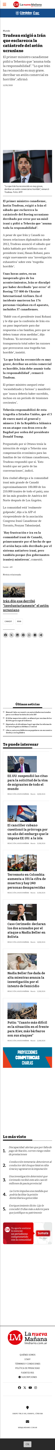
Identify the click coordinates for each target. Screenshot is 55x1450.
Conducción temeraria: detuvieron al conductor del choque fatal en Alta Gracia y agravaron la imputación (30, 1165)
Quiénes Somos (27, 1354)
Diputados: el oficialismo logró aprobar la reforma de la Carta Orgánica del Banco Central (28, 725)
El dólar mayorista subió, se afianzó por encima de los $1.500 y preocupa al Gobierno (29, 719)
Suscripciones (29, 1377)
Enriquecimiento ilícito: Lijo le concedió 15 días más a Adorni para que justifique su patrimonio (29, 1209)
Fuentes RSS (27, 1372)
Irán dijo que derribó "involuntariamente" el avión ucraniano (26, 605)
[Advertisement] (27, 116)
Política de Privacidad (27, 1368)
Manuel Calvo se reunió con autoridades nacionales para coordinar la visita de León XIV (28, 713)
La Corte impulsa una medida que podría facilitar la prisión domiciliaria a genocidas (28, 1195)
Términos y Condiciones (27, 1363)
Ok (27, 1444)
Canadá (8, 621)
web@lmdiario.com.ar (27, 1427)
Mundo (6, 30)
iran (19, 621)
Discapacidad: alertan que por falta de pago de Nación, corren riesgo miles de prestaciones (30, 1151)
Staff (27, 1359)
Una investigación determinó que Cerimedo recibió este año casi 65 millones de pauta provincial (28, 1180)
